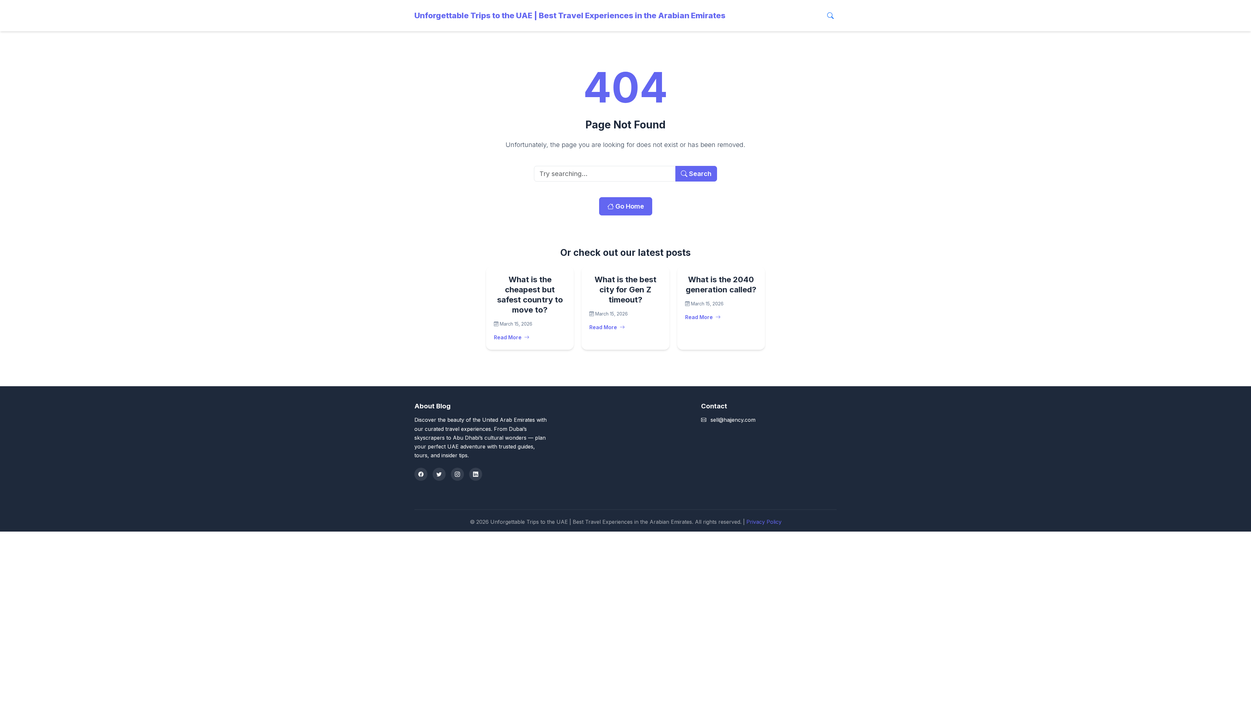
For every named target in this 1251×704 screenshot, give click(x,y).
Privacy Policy (764, 522)
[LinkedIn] (475, 474)
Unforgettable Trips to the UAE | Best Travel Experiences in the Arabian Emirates (570, 15)
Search (699, 174)
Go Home (629, 206)
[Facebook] (420, 474)
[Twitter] (439, 474)
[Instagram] (457, 474)
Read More (508, 337)
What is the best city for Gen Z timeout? (625, 289)
